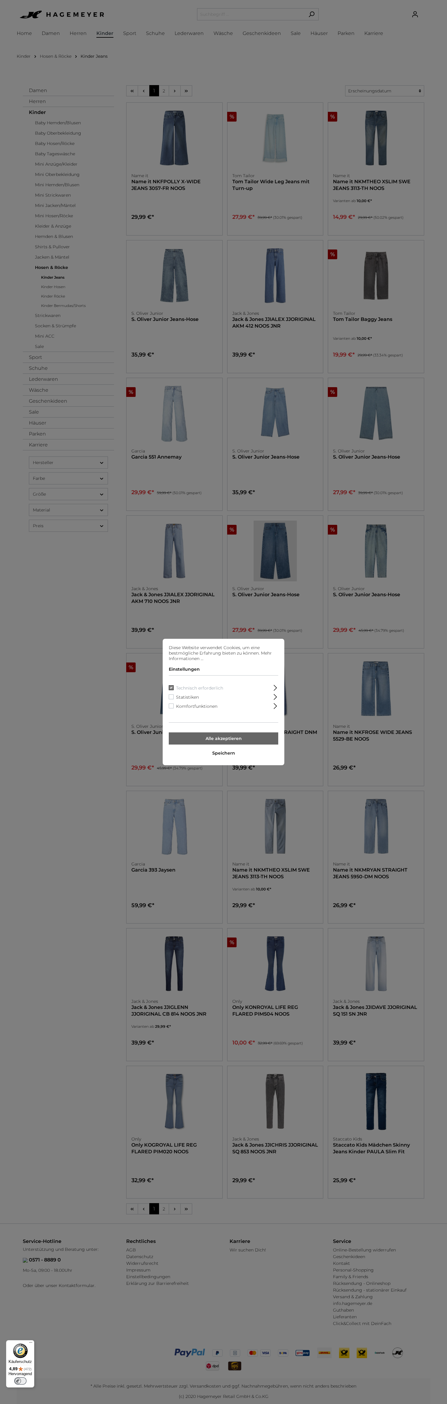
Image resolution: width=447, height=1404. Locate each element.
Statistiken (187, 697)
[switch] (20, 1381)
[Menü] (30, 1343)
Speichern (223, 753)
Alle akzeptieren (224, 738)
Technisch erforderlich (199, 688)
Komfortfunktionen (196, 706)
